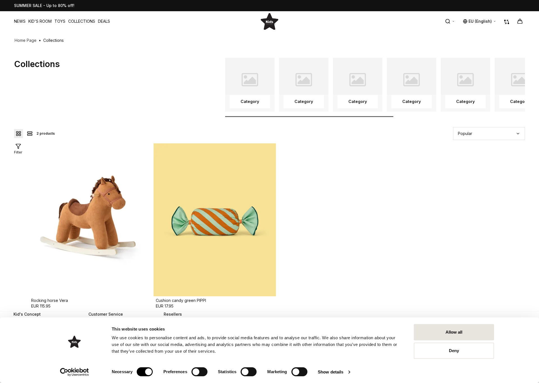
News (20, 21)
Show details (330, 372)
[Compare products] (506, 21)
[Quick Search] (450, 21)
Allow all (454, 332)
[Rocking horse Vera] (90, 219)
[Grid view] (18, 133)
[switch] (199, 371)
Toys (59, 21)
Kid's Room (40, 21)
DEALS (104, 21)
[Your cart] (520, 21)
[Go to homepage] (269, 21)
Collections (81, 21)
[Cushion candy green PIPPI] (215, 219)
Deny (454, 350)
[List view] (29, 133)
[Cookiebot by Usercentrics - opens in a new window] (74, 372)
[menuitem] (20, 21)
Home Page (25, 40)
